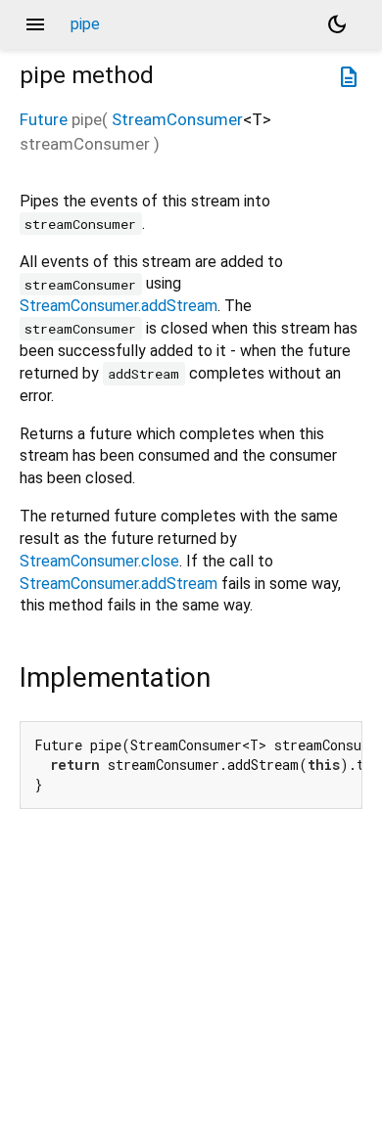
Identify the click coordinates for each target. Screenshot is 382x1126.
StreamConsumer (177, 119)
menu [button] (35, 24)
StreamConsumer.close (99, 561)
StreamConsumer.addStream (118, 305)
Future (44, 119)
